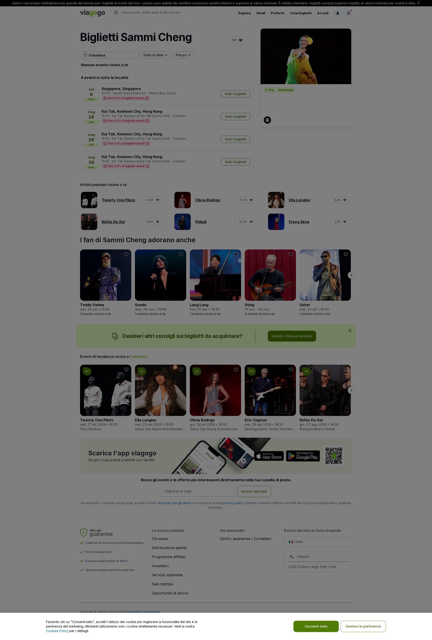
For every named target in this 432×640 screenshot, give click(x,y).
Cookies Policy (57, 631)
